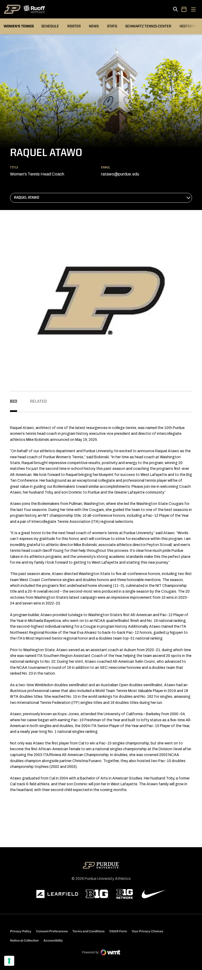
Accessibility (53, 940)
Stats (112, 26)
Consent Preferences (52, 931)
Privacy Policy (20, 931)
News (94, 26)
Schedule (50, 26)
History (187, 26)
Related (38, 401)
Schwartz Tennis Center (148, 26)
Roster (74, 26)
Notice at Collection (24, 940)
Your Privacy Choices (147, 931)
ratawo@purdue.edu (120, 174)
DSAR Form (118, 931)
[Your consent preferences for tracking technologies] (9, 961)
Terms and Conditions (88, 931)
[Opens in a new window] (57, 894)
